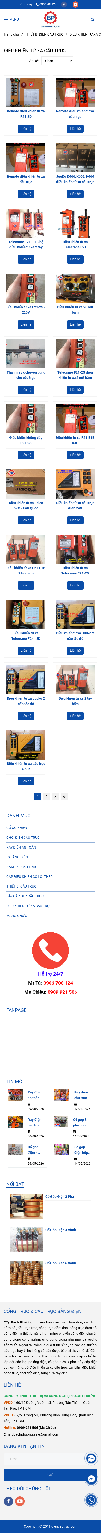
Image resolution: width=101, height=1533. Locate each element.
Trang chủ (11, 35)
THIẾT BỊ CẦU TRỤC (21, 886)
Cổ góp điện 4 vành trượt (36, 1150)
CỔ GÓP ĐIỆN (16, 828)
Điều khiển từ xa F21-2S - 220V (25, 310)
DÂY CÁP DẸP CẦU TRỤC (25, 896)
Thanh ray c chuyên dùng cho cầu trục (26, 375)
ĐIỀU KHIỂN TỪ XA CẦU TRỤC (28, 906)
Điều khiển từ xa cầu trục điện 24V (75, 505)
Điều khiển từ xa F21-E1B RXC (75, 440)
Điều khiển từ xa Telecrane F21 (75, 244)
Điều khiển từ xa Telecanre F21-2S (75, 570)
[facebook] (64, 4)
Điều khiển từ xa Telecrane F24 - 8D (25, 636)
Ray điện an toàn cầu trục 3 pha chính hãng (35, 1095)
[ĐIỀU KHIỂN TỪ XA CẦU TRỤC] (50, 19)
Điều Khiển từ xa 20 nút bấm (75, 310)
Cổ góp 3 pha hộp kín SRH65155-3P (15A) (82, 1123)
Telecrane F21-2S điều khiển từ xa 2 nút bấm (75, 375)
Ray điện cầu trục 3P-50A (34, 1123)
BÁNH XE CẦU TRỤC (21, 867)
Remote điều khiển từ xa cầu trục (75, 114)
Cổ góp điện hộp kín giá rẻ (81, 1150)
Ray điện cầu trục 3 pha (81, 1095)
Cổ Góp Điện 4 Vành (60, 1230)
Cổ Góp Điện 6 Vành (60, 1263)
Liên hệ (26, 129)
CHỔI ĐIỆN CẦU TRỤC (22, 838)
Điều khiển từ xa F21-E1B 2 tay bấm (25, 570)
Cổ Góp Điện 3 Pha (59, 1197)
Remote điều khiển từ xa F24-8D (26, 114)
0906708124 (48, 4)
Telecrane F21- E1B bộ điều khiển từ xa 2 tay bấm (25, 245)
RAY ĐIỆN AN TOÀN (21, 847)
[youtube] (75, 4)
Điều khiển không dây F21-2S (25, 440)
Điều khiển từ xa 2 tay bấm (75, 701)
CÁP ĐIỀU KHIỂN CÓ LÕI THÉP (29, 877)
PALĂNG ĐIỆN (17, 857)
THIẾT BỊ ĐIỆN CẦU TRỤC (44, 35)
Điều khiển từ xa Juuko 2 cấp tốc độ (75, 636)
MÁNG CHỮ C (16, 916)
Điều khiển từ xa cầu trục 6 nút (26, 766)
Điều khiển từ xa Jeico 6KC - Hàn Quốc (26, 505)
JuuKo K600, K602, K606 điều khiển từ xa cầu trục (75, 179)
